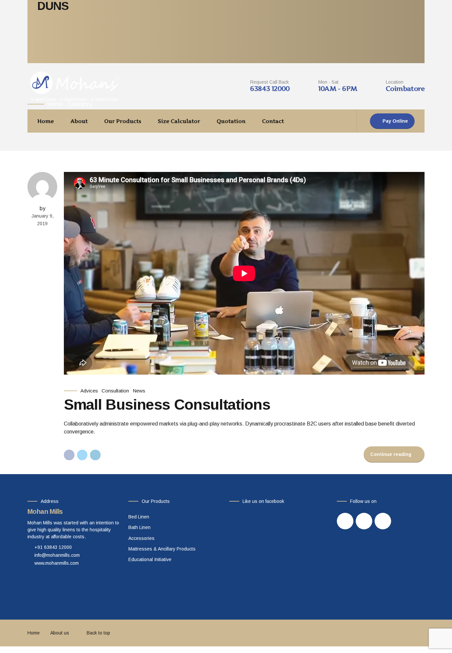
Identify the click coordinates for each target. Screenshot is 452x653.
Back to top (98, 632)
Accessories (141, 538)
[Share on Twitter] (82, 455)
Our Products (122, 121)
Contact (273, 121)
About (79, 121)
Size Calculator (179, 121)
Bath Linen (139, 527)
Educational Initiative (149, 559)
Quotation (231, 121)
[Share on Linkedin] (95, 455)
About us (59, 632)
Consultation (115, 390)
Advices (89, 390)
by (42, 208)
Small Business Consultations (167, 404)
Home (45, 121)
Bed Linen (138, 516)
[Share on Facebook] (69, 455)
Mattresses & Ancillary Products (162, 548)
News (139, 390)
